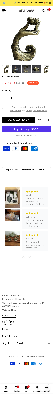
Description (28, 170)
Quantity (6, 91)
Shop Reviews (12, 170)
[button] (39, 120)
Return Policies (45, 170)
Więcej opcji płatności (26, 135)
